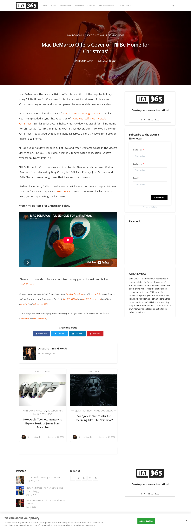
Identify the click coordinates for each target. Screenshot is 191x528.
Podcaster (79, 5)
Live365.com (26, 284)
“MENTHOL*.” (64, 191)
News (53, 5)
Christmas (98, 35)
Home (44, 5)
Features (91, 5)
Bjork (78, 410)
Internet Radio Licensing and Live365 (43, 477)
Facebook (42, 333)
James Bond (29, 410)
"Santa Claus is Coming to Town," (82, 113)
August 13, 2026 (32, 481)
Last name (137, 164)
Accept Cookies (146, 521)
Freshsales (154, 207)
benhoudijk (25, 318)
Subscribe (159, 197)
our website (96, 294)
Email (135, 178)
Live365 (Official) (70, 299)
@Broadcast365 (40, 304)
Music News (111, 35)
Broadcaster (65, 5)
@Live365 (24, 304)
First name (137, 150)
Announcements (106, 5)
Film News (87, 410)
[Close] (186, 520)
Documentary (55, 410)
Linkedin (78, 333)
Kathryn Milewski (56, 348)
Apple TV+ (41, 410)
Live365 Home (124, 5)
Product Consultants (75, 294)
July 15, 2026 (31, 507)
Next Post (93, 371)
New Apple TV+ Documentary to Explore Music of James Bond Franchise (42, 423)
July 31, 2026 (31, 494)
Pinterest (96, 333)
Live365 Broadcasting (91, 299)
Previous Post (42, 371)
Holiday (87, 35)
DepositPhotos (39, 318)
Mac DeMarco (74, 35)
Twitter (61, 333)
